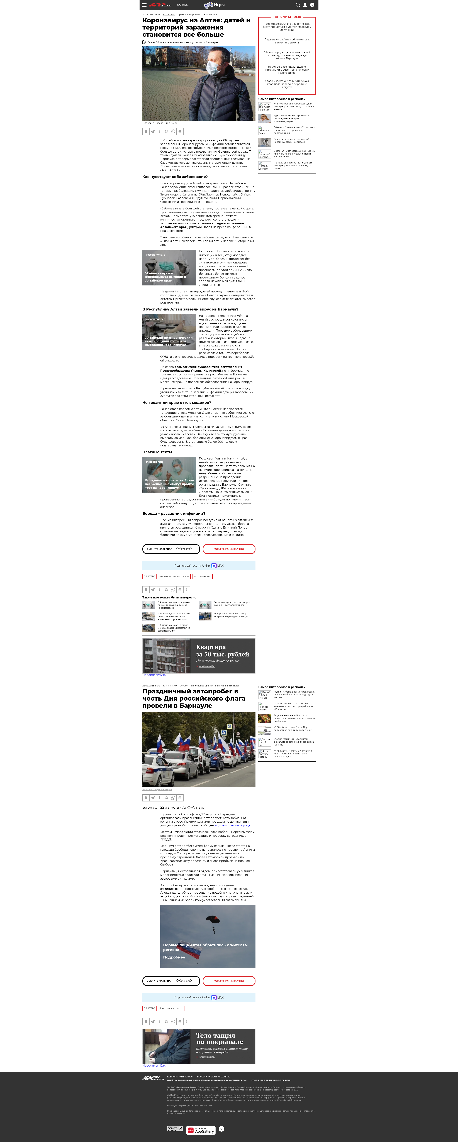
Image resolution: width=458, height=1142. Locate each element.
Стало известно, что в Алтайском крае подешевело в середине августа (287, 84)
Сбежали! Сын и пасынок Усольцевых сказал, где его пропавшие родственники (295, 130)
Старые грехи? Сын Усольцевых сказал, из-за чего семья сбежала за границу (294, 742)
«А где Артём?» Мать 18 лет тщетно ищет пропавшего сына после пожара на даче (293, 753)
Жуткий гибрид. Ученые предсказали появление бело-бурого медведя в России (294, 694)
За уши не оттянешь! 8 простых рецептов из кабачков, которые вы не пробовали (294, 718)
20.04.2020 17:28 (151, 14)
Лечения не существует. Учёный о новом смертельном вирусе (292, 140)
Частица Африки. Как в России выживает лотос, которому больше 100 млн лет (293, 706)
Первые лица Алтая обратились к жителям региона (287, 41)
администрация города (232, 825)
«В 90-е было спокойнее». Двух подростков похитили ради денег (292, 728)
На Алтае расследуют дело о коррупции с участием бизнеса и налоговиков (287, 69)
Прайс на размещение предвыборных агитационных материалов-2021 (207, 1080)
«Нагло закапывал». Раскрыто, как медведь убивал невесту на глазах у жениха (294, 106)
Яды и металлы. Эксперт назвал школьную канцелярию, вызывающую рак (291, 118)
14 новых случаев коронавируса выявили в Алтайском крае (232, 603)
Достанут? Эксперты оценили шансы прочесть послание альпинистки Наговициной (294, 154)
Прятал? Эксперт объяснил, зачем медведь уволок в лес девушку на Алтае (293, 165)
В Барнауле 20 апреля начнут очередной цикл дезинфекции (231, 615)
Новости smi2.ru (154, 675)
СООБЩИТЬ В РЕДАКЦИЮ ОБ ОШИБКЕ (271, 1080)
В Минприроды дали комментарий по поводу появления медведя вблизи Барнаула (287, 55)
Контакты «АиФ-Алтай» (180, 1077)
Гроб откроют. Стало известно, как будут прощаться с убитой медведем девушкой (286, 26)
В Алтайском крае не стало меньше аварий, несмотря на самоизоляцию (174, 628)
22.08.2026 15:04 (151, 685)
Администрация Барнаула (157, 789)
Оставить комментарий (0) (229, 549)
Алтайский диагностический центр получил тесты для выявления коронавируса (174, 616)
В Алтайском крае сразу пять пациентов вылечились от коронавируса (174, 605)
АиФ (174, 123)
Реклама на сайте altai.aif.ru (213, 1077)
